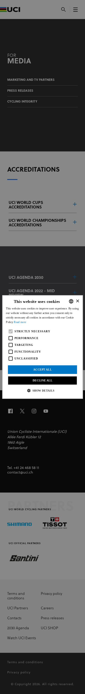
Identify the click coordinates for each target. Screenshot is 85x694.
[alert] (42, 347)
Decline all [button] (42, 380)
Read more (20, 322)
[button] (42, 390)
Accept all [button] (42, 369)
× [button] (77, 301)
